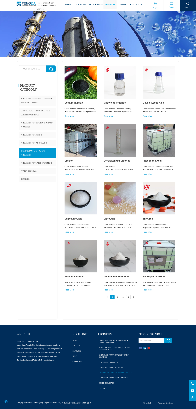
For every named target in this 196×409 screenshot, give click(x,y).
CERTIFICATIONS (95, 5)
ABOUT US (81, 5)
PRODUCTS (110, 5)
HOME (68, 5)
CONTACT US (136, 5)
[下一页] (134, 297)
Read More (69, 116)
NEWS (123, 5)
